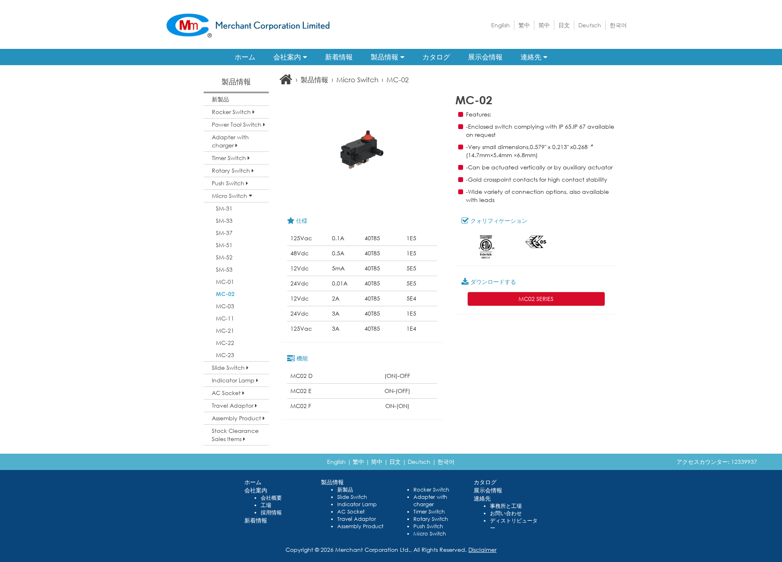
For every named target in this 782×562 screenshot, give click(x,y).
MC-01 (225, 281)
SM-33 (224, 220)
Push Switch (428, 526)
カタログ (436, 57)
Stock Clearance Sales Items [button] (235, 435)
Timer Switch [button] (230, 158)
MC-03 (225, 306)
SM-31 (224, 208)
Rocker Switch (431, 489)
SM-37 (224, 233)
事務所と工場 (506, 506)
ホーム (245, 57)
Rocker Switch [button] (232, 112)
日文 (564, 25)
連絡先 (532, 57)
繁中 (524, 25)
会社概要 (271, 497)
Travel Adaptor (356, 519)
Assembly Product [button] (237, 418)
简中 (544, 25)
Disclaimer (482, 549)
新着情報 (339, 57)
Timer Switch (429, 511)
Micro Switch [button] (230, 196)
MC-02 (225, 293)
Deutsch (589, 25)
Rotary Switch (430, 519)
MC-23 (225, 355)
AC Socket (351, 511)
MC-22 (225, 343)
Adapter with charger (430, 501)
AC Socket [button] (227, 393)
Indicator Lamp (357, 504)
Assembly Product (360, 526)
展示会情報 (485, 57)
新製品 (220, 99)
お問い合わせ (506, 513)
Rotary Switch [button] (232, 170)
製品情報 (385, 57)
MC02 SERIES (536, 299)
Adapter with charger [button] (230, 141)
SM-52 (224, 257)
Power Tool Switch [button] (237, 124)
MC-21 (225, 330)
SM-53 (224, 269)
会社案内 (288, 57)
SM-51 (224, 245)
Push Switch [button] (229, 183)
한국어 (618, 25)
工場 (266, 505)
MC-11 (225, 318)
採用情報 (271, 512)
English (500, 25)
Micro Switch (357, 79)
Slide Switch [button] (229, 367)
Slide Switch (352, 497)
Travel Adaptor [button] (233, 405)
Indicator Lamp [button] (234, 380)
